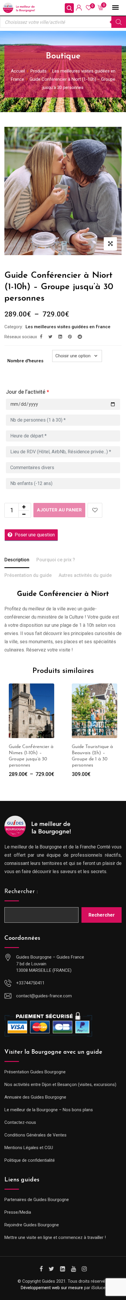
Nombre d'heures (25, 360)
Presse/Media (17, 1212)
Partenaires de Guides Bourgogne (36, 1199)
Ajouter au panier (59, 510)
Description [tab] (16, 560)
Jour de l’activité (27, 392)
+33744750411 (30, 983)
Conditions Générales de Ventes (35, 1135)
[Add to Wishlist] (95, 510)
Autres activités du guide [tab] (85, 575)
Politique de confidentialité (29, 1160)
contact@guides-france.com (44, 995)
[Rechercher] (118, 22)
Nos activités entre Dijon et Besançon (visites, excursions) (60, 1084)
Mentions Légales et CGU (28, 1147)
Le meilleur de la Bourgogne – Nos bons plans (48, 1109)
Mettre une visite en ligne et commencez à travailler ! (55, 1237)
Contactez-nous (20, 1122)
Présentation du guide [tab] (28, 575)
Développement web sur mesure (52, 1287)
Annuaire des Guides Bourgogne (35, 1097)
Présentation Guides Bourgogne (35, 1072)
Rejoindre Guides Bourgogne (31, 1224)
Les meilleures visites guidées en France (67, 326)
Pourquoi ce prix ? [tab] (55, 560)
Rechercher (101, 915)
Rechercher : (21, 892)
